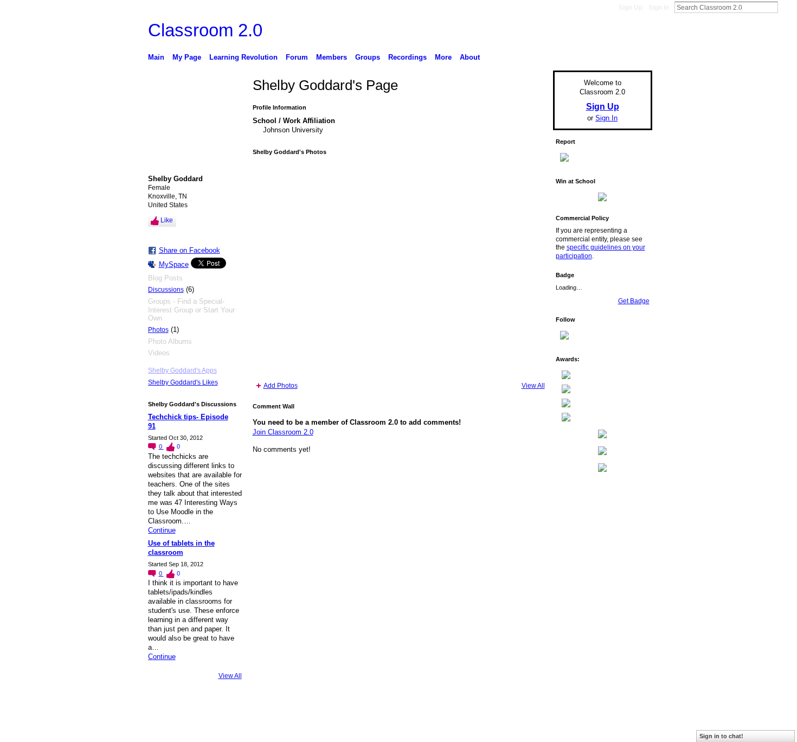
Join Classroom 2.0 (283, 432)
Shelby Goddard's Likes (183, 382)
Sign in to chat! (721, 736)
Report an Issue (572, 729)
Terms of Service (627, 729)
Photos (158, 330)
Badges (529, 729)
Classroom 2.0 (205, 30)
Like (166, 220)
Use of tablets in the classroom (181, 547)
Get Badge (634, 301)
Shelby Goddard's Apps (182, 370)
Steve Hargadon (230, 729)
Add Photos (280, 385)
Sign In (658, 7)
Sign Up (630, 7)
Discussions (166, 289)
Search (786, 7)
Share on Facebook (189, 250)
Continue (162, 530)
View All (230, 676)
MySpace (174, 264)
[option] (398, 268)
